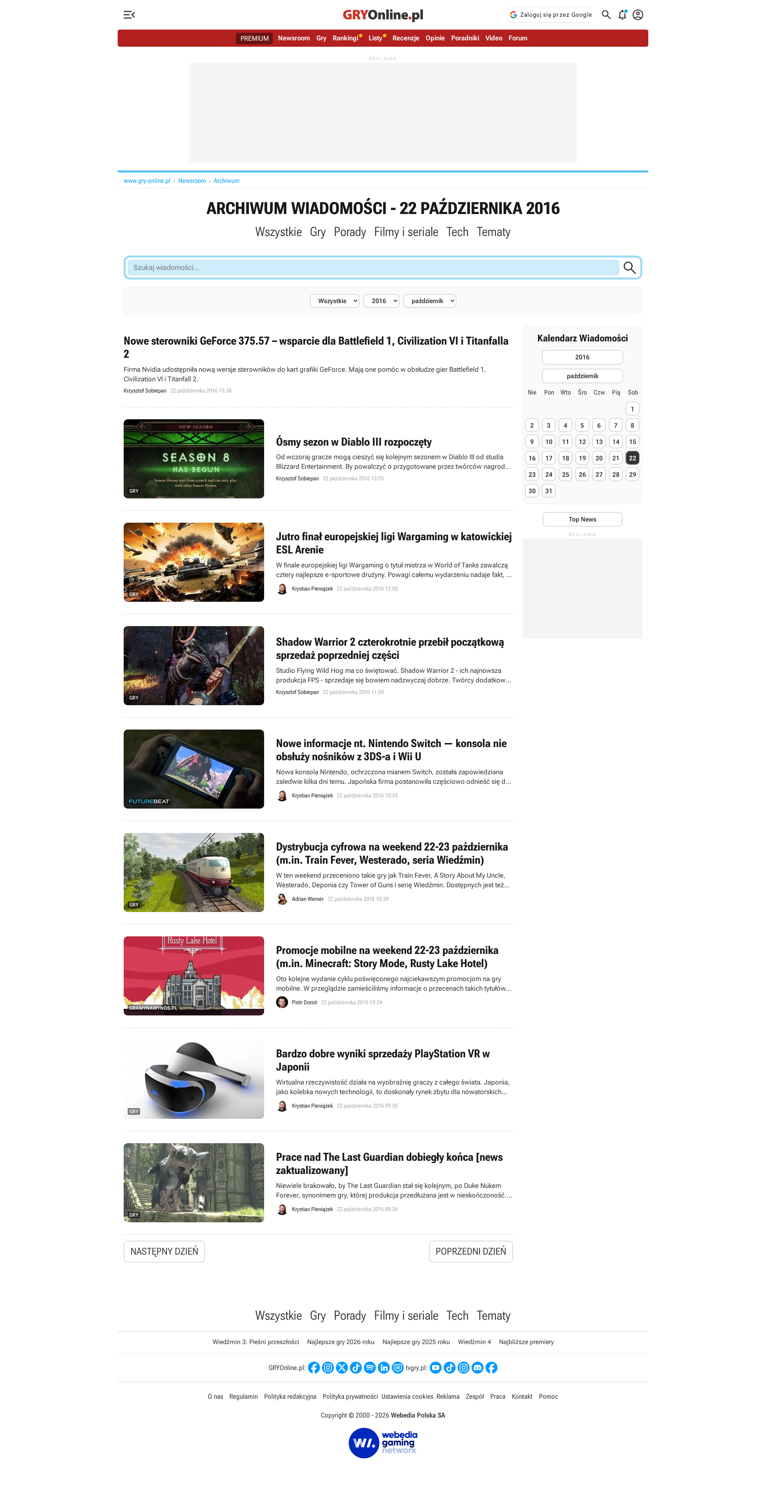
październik (582, 376)
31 (549, 491)
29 (632, 474)
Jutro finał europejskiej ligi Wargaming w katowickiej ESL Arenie (318, 562)
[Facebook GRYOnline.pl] (314, 1368)
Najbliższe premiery (526, 1342)
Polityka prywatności (350, 1396)
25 (565, 474)
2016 (582, 357)
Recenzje (406, 38)
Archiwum (226, 180)
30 (532, 491)
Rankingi (345, 38)
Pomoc (548, 1396)
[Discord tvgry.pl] (478, 1368)
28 (616, 474)
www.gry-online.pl (147, 180)
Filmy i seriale (406, 231)
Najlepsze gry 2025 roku (416, 1342)
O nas (215, 1396)
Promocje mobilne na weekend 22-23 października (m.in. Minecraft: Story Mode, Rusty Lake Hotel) (318, 975)
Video (494, 38)
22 (632, 458)
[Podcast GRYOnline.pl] (370, 1368)
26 (582, 474)
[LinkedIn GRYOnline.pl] (384, 1368)
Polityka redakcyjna (290, 1396)
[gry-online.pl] (383, 15)
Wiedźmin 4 (474, 1342)
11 (565, 442)
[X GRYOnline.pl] (342, 1368)
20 (599, 458)
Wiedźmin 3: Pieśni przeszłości (256, 1342)
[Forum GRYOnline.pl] (398, 1368)
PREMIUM (255, 38)
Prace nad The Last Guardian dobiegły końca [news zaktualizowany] (318, 1182)
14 (616, 442)
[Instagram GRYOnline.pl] (328, 1368)
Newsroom (294, 38)
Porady (350, 231)
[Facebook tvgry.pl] (492, 1368)
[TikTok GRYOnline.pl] (356, 1368)
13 (599, 442)
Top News (582, 519)
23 (532, 474)
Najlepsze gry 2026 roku (341, 1342)
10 (549, 442)
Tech (457, 231)
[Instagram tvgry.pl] (464, 1368)
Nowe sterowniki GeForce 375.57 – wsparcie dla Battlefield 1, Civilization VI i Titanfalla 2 (318, 364)
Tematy (494, 231)
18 (565, 458)
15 (632, 442)
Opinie (435, 38)
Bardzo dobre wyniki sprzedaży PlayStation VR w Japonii (318, 1079)
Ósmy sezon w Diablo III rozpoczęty (318, 458)
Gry (321, 38)
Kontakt (522, 1396)
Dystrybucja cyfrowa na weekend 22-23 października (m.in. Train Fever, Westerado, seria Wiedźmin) (318, 872)
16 (532, 458)
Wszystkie (278, 231)
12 (582, 442)
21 (616, 458)
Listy (375, 38)
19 (582, 458)
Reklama (448, 1396)
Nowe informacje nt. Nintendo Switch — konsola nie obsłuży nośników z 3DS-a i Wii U (318, 769)
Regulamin (243, 1396)
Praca (497, 1396)
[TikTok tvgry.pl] (450, 1368)
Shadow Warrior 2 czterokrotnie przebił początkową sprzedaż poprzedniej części (318, 665)
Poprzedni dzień (471, 1251)
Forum (518, 38)
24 (549, 474)
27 (599, 474)
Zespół (475, 1396)
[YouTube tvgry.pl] (436, 1368)
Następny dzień (164, 1251)
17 (549, 458)
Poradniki (465, 38)
